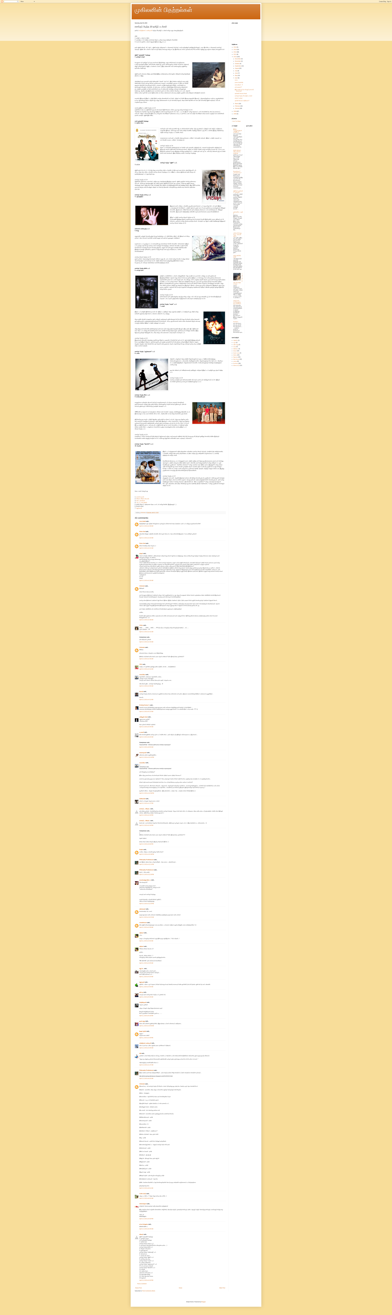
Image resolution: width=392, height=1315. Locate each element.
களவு (236, 80)
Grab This (235, 121)
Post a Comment (141, 1283)
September (238, 66)
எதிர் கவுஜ (235, 344)
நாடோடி (141, 992)
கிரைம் (235, 351)
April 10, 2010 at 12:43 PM (146, 757)
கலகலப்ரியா (142, 674)
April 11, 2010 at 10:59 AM (146, 1026)
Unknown (142, 586)
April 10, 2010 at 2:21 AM (146, 548)
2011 (235, 54)
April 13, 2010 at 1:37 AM (146, 1065)
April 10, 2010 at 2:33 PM (146, 815)
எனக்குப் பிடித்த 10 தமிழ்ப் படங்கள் (243, 96)
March (237, 103)
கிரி (140, 1053)
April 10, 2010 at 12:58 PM (146, 793)
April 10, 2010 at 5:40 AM (146, 726)
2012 (235, 52)
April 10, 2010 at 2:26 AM (146, 580)
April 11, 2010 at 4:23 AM (146, 976)
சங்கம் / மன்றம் (238, 98)
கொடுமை (235, 321)
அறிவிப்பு (235, 340)
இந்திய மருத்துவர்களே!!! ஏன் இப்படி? (237, 130)
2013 (235, 49)
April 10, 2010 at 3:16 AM (146, 669)
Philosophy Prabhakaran (146, 859)
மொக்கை (235, 363)
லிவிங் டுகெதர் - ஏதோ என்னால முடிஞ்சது (237, 152)
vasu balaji (142, 521)
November (238, 61)
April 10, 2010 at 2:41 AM (146, 631)
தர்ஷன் (141, 553)
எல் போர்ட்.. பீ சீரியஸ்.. (144, 809)
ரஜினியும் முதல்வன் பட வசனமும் (238, 191)
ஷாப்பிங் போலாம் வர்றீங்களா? (242, 100)
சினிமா (235, 355)
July (236, 71)
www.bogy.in (142, 1203)
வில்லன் (141, 1234)
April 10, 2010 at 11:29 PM (146, 874)
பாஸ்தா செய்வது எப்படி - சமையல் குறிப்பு (237, 234)
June (236, 73)
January (237, 108)
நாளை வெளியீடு (239, 82)
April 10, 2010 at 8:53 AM (146, 747)
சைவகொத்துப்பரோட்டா (145, 880)
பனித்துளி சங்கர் (143, 717)
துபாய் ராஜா (142, 1021)
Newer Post (138, 1288)
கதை (234, 346)
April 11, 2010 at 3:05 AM (146, 963)
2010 (235, 56)
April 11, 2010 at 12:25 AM (146, 917)
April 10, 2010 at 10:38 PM (146, 854)
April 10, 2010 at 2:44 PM (146, 825)
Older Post (222, 1288)
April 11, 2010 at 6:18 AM (146, 1015)
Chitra (141, 625)
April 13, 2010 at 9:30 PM (146, 1218)
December (238, 59)
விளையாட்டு (236, 365)
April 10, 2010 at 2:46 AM (146, 659)
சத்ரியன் (141, 933)
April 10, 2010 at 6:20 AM (146, 737)
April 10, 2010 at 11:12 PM (146, 864)
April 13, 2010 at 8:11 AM (146, 1188)
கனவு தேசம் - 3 (239, 85)
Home (180, 1288)
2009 (235, 111)
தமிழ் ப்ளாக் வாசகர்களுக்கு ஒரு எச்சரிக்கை (237, 302)
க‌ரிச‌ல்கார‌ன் (142, 909)
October (237, 63)
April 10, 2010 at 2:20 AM (146, 538)
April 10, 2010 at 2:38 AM (146, 620)
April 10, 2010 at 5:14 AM (146, 711)
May (236, 75)
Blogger (203, 1302)
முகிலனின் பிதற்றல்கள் (163, 9)
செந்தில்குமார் (142, 1002)
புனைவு (235, 361)
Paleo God (142, 531)
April (236, 78)
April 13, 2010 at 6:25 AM (146, 1078)
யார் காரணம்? (238, 87)
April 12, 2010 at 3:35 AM (146, 1048)
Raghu (141, 849)
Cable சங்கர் (142, 1193)
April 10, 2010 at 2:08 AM (146, 526)
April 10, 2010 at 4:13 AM (146, 699)
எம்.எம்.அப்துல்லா (143, 1224)
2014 (235, 47)
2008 (235, 114)
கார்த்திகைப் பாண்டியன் (145, 1043)
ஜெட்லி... (141, 968)
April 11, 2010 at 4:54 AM (146, 986)
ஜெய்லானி (141, 982)
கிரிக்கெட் (235, 348)
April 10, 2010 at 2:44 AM (146, 642)
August (237, 68)
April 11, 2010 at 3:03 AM (146, 941)
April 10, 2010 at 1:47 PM (146, 803)
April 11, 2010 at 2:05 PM (146, 1037)
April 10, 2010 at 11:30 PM (146, 903)
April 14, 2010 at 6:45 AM (146, 1229)
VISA (140, 664)
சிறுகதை (235, 357)
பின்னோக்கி (142, 798)
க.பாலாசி (141, 732)
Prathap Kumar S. (144, 705)
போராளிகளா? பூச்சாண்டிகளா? (237, 172)
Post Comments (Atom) (148, 1291)
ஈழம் (234, 342)
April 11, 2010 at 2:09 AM (146, 927)
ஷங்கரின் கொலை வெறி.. (241, 93)
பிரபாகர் (141, 691)
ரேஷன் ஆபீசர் (142, 1031)
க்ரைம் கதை (236, 353)
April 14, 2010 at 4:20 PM (146, 1280)
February (237, 106)
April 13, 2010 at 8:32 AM (146, 1198)
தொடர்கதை (236, 359)
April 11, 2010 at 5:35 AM (146, 997)
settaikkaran (143, 922)
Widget (239, 121)
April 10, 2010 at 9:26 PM (146, 844)
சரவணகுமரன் (142, 752)
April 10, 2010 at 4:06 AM (146, 686)
